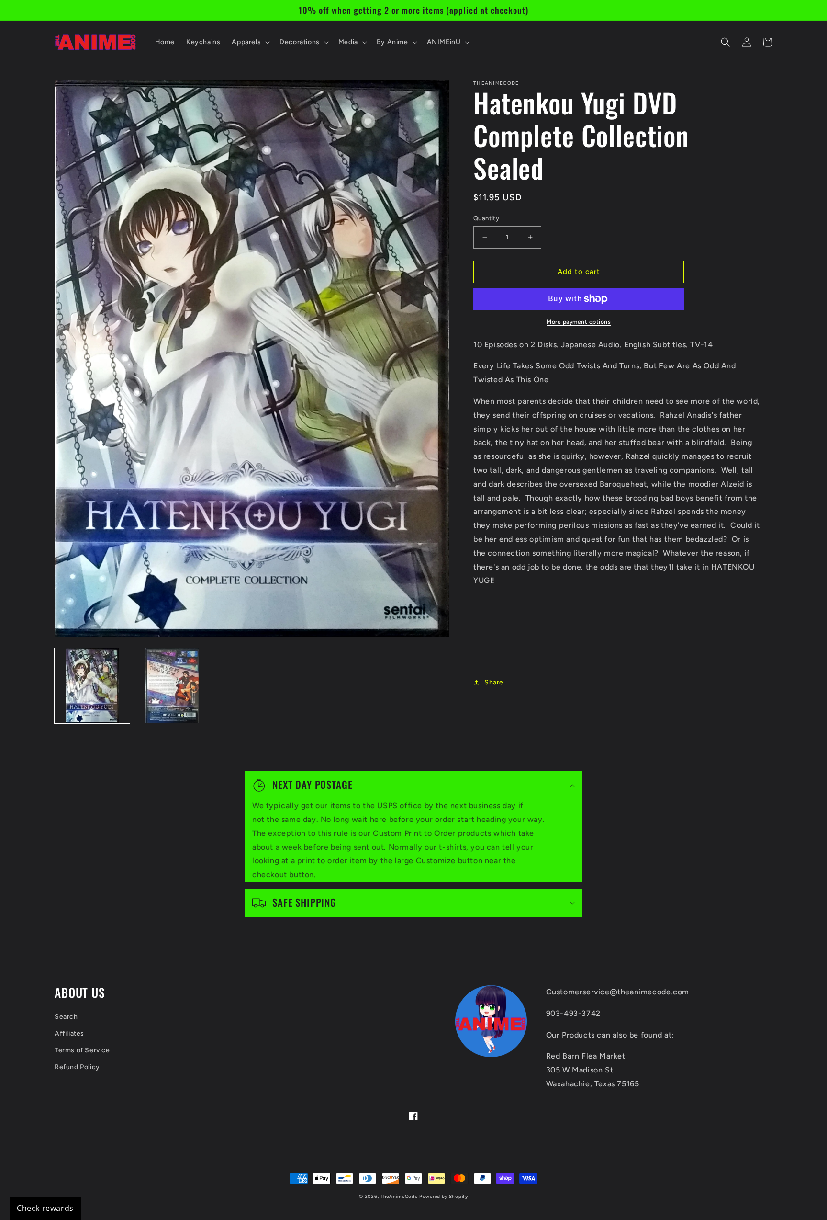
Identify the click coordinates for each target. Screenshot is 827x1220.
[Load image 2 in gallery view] (172, 685)
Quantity (486, 218)
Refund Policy (77, 1067)
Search (66, 1017)
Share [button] (493, 682)
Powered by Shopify (443, 1196)
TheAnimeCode (398, 1196)
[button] (250, 42)
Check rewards (45, 1208)
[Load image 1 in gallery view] (92, 685)
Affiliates (69, 1033)
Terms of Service (82, 1050)
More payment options (579, 322)
